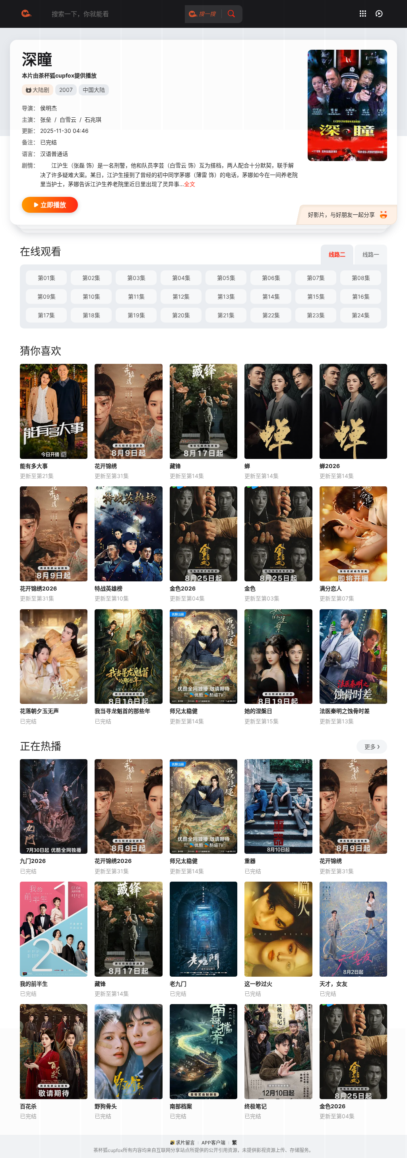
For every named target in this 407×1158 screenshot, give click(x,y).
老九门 (178, 983)
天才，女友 (333, 983)
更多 (370, 746)
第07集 (316, 277)
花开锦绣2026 (38, 588)
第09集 (46, 296)
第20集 (181, 315)
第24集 (361, 315)
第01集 (46, 277)
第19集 (136, 315)
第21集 (226, 315)
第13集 (226, 296)
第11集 (136, 296)
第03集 (136, 277)
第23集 (316, 315)
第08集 (361, 277)
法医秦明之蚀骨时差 (345, 710)
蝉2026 (330, 465)
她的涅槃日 (258, 710)
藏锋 (175, 465)
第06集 (271, 277)
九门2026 (33, 860)
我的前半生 (34, 983)
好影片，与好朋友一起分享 (341, 214)
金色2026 (183, 588)
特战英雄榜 (108, 588)
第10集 (91, 296)
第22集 (271, 315)
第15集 (316, 296)
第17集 (46, 315)
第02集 (91, 277)
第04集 (181, 277)
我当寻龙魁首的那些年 (122, 710)
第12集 (181, 296)
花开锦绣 (106, 465)
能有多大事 (34, 465)
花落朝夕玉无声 (39, 710)
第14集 (271, 296)
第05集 (226, 277)
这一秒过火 (258, 983)
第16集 (361, 296)
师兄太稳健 (184, 710)
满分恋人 (331, 588)
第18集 (91, 315)
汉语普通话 (54, 153)
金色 (250, 588)
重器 (250, 860)
